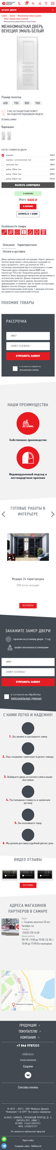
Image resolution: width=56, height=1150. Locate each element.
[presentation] (3, 514)
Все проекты (28, 606)
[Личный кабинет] (40, 3)
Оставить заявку (8, 119)
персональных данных (29, 370)
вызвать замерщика (27, 185)
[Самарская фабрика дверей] (8, 3)
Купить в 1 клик (28, 214)
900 (37, 103)
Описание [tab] (9, 245)
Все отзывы (28, 885)
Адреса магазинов (28, 1060)
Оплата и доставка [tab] (14, 251)
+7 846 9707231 (28, 1045)
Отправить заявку (28, 356)
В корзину (28, 206)
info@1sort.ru (28, 1054)
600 (5, 103)
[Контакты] (19, 3)
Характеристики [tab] (27, 245)
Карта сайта (28, 1140)
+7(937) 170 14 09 (30, 933)
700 (16, 103)
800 (27, 103)
